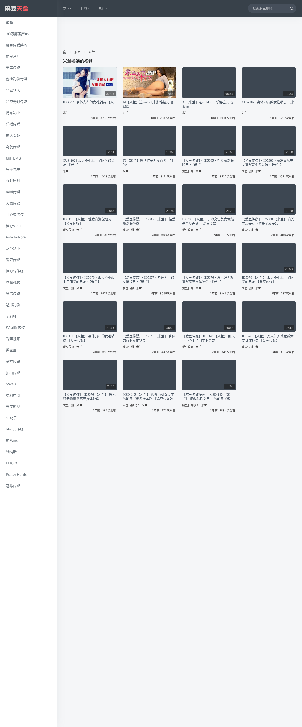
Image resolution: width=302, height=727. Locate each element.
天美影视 (13, 406)
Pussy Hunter (17, 474)
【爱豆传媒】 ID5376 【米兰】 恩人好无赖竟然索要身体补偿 (89, 397)
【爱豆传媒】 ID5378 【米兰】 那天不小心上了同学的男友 (208, 338)
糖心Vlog (13, 226)
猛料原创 (13, 395)
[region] (28, 372)
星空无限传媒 (16, 102)
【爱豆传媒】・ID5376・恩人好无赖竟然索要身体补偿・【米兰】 (208, 280)
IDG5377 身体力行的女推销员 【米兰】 (88, 104)
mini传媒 (13, 192)
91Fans (12, 440)
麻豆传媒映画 (16, 45)
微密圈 (11, 350)
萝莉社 (11, 316)
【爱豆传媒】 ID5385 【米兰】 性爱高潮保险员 (149, 221)
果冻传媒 (13, 293)
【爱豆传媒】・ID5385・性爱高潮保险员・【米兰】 (208, 163)
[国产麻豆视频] (16, 8)
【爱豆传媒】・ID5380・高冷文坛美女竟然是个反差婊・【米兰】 (267, 163)
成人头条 (13, 135)
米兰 (91, 52)
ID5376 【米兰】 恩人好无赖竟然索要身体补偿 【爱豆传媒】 (268, 338)
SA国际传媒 (15, 327)
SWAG (11, 384)
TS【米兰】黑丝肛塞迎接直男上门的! (148, 163)
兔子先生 (13, 169)
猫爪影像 (13, 305)
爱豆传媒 (13, 260)
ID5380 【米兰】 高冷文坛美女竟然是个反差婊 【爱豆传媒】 (208, 221)
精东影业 (13, 113)
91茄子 (11, 418)
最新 (9, 22)
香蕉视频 (13, 339)
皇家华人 (13, 90)
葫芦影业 (13, 248)
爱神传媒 (13, 361)
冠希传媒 (13, 486)
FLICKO (12, 463)
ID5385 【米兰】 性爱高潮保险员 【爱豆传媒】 (87, 221)
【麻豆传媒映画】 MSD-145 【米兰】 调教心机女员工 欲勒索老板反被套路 (208, 397)
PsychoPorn (16, 237)
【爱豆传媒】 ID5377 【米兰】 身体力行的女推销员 (149, 338)
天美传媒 (13, 67)
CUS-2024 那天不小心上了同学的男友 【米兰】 (88, 163)
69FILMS (13, 158)
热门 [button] (102, 8)
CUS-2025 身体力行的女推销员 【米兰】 (268, 104)
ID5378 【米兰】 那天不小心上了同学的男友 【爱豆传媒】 (268, 280)
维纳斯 (11, 452)
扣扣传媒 (13, 373)
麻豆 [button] (66, 8)
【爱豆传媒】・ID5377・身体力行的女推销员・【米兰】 (148, 280)
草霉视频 (13, 282)
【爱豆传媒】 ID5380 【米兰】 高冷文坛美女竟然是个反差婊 (268, 221)
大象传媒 (13, 203)
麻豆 (77, 52)
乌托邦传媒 (15, 429)
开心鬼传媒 (15, 214)
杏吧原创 (13, 180)
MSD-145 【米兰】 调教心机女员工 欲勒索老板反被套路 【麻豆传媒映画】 (148, 397)
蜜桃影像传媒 (16, 79)
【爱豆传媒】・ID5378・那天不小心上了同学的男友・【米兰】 (88, 280)
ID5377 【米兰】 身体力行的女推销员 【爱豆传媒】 (89, 338)
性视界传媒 (15, 271)
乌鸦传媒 (13, 147)
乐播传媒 (13, 124)
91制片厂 (13, 56)
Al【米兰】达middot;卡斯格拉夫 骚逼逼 (148, 104)
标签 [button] (84, 8)
